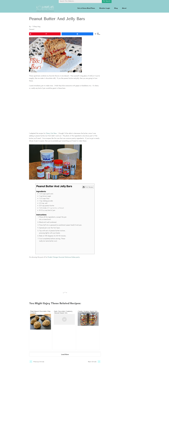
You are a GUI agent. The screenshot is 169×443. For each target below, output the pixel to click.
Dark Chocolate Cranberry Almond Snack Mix (64, 330)
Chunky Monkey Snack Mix (88, 330)
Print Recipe (89, 187)
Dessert (31, 29)
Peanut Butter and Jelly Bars (57, 18)
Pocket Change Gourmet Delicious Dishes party (63, 257)
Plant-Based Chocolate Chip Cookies (40, 330)
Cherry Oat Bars (51, 133)
